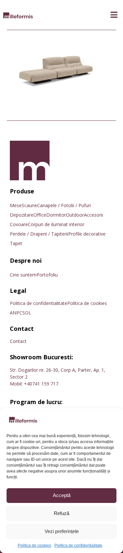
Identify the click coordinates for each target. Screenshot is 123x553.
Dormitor (56, 215)
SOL (26, 313)
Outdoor (75, 215)
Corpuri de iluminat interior (56, 224)
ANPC (16, 313)
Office (39, 215)
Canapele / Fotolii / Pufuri (64, 205)
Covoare (19, 224)
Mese (16, 205)
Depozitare (21, 215)
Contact (18, 341)
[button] (114, 15)
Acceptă (62, 495)
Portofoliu (47, 275)
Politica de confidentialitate (78, 545)
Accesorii (93, 215)
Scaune (29, 205)
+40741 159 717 (41, 384)
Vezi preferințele (62, 531)
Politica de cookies (34, 545)
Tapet (16, 243)
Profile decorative (87, 234)
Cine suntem (23, 275)
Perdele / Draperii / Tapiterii (39, 234)
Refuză (61, 513)
